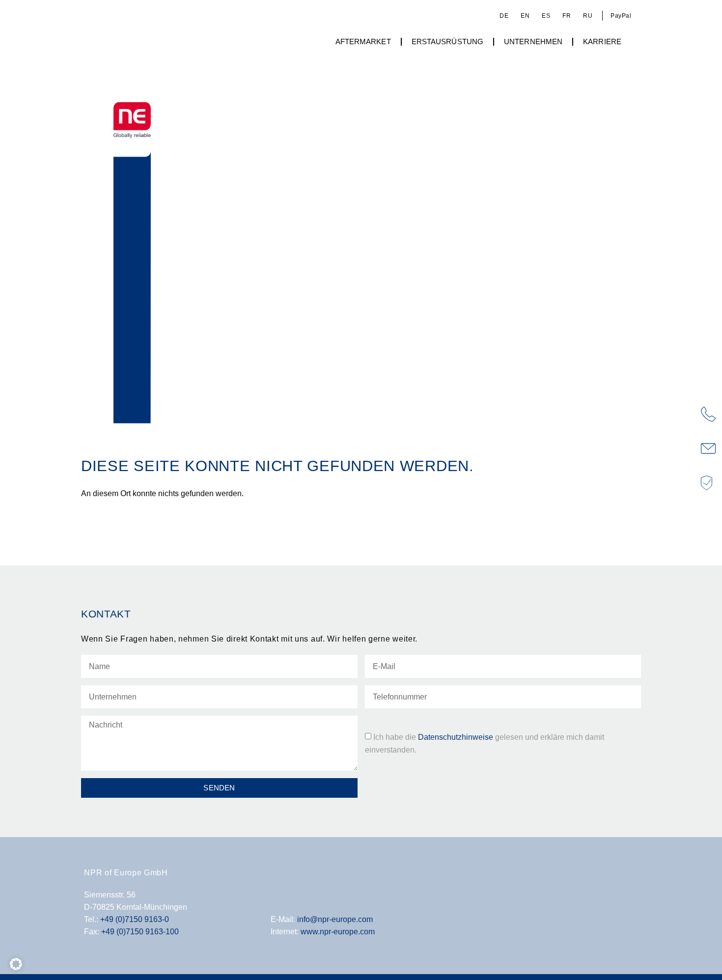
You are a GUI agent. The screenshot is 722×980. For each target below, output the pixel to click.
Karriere (602, 42)
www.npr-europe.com (338, 931)
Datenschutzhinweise (455, 736)
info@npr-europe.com (335, 919)
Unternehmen (533, 42)
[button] (16, 964)
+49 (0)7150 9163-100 (140, 931)
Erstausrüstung (447, 42)
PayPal (621, 15)
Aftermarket (363, 42)
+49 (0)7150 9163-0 (134, 919)
